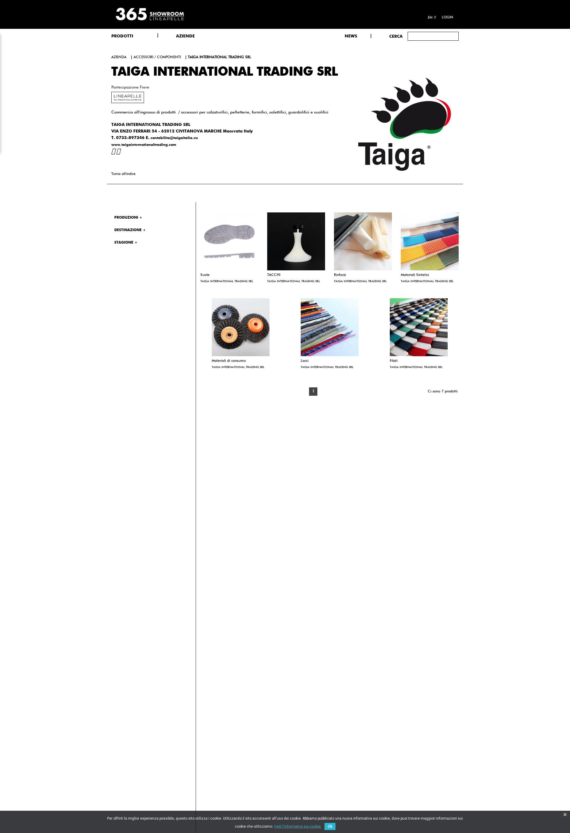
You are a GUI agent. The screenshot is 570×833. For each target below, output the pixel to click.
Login (447, 17)
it (435, 18)
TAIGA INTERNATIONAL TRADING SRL (226, 281)
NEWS (351, 36)
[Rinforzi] (363, 241)
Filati (394, 361)
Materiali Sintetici (415, 275)
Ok (330, 826)
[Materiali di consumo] (241, 327)
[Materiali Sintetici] (430, 241)
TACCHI (273, 275)
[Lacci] (330, 327)
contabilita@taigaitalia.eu (174, 138)
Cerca (396, 36)
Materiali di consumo (229, 361)
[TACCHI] (296, 241)
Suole (205, 275)
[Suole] (229, 241)
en (430, 18)
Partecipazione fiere (130, 87)
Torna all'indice (123, 174)
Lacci (304, 361)
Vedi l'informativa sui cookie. (298, 826)
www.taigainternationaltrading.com (143, 145)
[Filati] (419, 327)
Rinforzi (340, 275)
